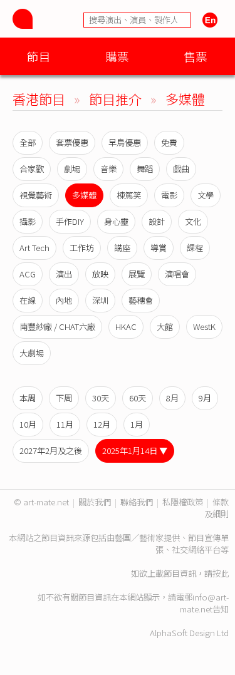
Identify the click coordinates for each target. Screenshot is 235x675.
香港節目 (39, 98)
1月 (136, 424)
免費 (169, 142)
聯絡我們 (136, 502)
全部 (27, 142)
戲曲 (181, 169)
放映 (100, 274)
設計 (157, 221)
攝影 (27, 221)
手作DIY (70, 221)
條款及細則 (216, 508)
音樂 (108, 169)
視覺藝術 (35, 195)
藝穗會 (140, 300)
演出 (64, 274)
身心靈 (116, 221)
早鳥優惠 (124, 142)
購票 (117, 56)
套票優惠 (72, 142)
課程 (195, 248)
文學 (205, 195)
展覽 (136, 274)
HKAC (126, 326)
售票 (195, 56)
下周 (64, 398)
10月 (27, 424)
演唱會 (177, 274)
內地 (64, 300)
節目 (39, 56)
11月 (64, 424)
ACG (27, 274)
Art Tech (34, 248)
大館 (165, 326)
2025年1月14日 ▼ (134, 450)
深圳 (100, 300)
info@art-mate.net (204, 603)
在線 (27, 300)
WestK (204, 326)
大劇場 (31, 353)
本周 (27, 398)
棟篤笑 (129, 195)
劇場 (72, 169)
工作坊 (82, 248)
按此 (220, 573)
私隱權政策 (182, 502)
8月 (172, 398)
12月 (101, 424)
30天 (100, 398)
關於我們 (94, 502)
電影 (169, 195)
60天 (137, 398)
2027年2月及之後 (50, 450)
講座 (122, 248)
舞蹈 (145, 169)
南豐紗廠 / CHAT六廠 (57, 326)
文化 (193, 221)
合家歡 (31, 169)
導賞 (158, 248)
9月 (205, 398)
